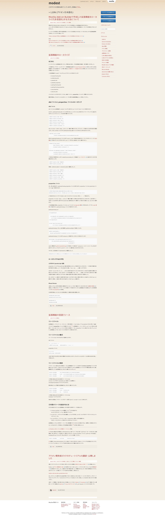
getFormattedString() (61, 246)
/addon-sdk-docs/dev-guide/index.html (58, 473)
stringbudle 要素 (78, 205)
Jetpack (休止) (53, 22)
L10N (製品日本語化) (107, 55)
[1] (72, 325)
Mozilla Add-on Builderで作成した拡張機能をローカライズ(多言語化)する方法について (73, 18)
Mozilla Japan (111, 1)
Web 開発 (104, 46)
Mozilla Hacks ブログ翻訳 (108, 64)
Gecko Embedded (106, 41)
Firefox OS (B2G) (106, 44)
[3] (73, 424)
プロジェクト (98, 1)
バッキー (54, 45)
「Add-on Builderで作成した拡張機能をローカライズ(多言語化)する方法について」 (66, 36)
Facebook (83, 482)
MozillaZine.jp (64, 505)
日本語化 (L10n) (96, 508)
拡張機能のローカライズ (59, 55)
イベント (92, 1)
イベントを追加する (108, 20)
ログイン (104, 1)
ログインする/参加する (108, 12)
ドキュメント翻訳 (78, 461)
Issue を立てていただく (70, 484)
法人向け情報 (76, 508)
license (94, 514)
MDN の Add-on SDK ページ (81, 464)
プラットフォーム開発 (106, 51)
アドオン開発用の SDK (59, 467)
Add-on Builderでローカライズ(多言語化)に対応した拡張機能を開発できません (65, 40)
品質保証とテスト (105, 53)
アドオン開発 (68, 22)
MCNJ (84, 508)
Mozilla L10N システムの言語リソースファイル (60, 429)
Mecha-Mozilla (105, 69)
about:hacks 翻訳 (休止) (108, 71)
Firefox (75, 504)
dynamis (54, 490)
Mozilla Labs (86, 506)
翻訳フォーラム (95, 509)
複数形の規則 (91, 286)
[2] (69, 410)
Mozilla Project (95, 504)
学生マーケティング (106, 67)
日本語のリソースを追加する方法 (75, 68)
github (61, 484)
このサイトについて (84, 1)
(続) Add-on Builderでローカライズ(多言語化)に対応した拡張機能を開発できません (66, 42)
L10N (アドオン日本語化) (61, 22)
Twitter (76, 482)
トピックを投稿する (108, 16)
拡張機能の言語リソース (59, 315)
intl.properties (55, 289)
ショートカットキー (82, 157)
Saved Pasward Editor (80, 67)
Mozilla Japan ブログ (66, 504)
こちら (78, 7)
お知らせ (67, 461)
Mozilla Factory (95, 505)
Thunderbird (76, 505)
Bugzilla (85, 505)
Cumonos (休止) (106, 76)
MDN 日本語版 (105, 60)
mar (53, 305)
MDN (84, 504)
